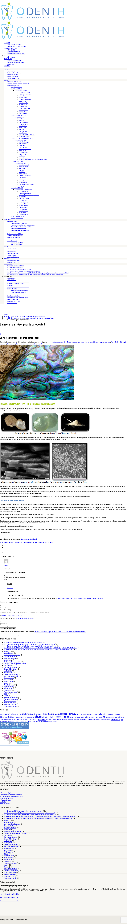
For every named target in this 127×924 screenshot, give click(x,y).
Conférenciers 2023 (19, 117)
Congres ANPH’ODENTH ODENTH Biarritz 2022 (22, 138)
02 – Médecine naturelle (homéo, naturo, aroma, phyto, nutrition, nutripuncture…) (29, 644)
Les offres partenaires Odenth (16, 62)
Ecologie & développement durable (15, 664)
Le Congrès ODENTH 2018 (17, 216)
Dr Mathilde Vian (22, 179)
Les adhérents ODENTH (13, 74)
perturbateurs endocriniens (102, 719)
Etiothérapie (8, 671)
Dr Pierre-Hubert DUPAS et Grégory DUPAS (29, 195)
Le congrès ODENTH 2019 (17, 188)
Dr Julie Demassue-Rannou (25, 149)
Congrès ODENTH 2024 (16, 88)
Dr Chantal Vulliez (23, 97)
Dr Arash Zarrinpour (23, 157)
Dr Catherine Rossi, (23, 131)
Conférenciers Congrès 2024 (21, 90)
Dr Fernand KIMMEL (23, 202)
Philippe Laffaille (23, 173)
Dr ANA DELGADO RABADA (25, 193)
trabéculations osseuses (46, 542)
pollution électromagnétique (7, 721)
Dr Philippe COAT (23, 106)
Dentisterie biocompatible (12, 662)
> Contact (3, 802)
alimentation (4, 714)
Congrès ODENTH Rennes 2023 (18, 115)
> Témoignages (5, 803)
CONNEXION (11, 50)
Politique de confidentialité (24, 618)
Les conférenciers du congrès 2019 (23, 189)
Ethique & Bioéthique (10, 669)
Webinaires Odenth (11, 251)
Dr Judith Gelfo (22, 212)
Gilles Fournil (22, 168)
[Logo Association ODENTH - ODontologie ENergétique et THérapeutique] (32, 19)
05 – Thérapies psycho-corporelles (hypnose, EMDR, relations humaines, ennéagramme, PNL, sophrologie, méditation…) (35, 274)
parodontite (73, 719)
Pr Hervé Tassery (23, 133)
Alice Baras (21, 119)
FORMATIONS (7, 219)
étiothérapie (53, 721)
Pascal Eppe (21, 120)
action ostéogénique (6, 542)
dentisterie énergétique (114, 714)
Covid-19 (77, 714)
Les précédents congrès (13, 85)
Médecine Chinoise (112, 717)
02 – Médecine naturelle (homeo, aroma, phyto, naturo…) (20, 269)
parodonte (67, 719)
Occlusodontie (8, 681)
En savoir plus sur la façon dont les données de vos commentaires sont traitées (60, 632)
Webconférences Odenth (13, 253)
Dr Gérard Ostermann (24, 122)
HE (35, 717)
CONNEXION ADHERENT (11, 48)
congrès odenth (67, 714)
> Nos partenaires (6, 800)
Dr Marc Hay (21, 186)
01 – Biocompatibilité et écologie (15, 267)
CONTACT (7, 66)
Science (6, 695)
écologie (47, 721)
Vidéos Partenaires (11, 255)
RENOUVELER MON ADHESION (16, 46)
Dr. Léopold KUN (22, 204)
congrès (57, 714)
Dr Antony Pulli (22, 177)
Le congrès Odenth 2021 (17, 161)
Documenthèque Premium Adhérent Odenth (17, 297)
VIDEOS (6, 246)
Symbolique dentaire (10, 697)
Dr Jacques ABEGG (23, 191)
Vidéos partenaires (10, 701)
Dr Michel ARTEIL (23, 111)
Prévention (33, 344)
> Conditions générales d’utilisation (11, 796)
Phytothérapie (8, 687)
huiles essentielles (60, 717)
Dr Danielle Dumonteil (24, 165)
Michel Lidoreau (22, 154)
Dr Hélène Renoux (23, 143)
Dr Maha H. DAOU (23, 127)
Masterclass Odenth (12, 241)
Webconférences (9, 703)
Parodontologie (22, 344)
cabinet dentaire (48, 714)
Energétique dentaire (10, 667)
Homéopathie (8, 672)
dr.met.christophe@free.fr (29, 539)
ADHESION (7, 43)
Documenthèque (8, 264)
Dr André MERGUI (23, 104)
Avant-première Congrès (13, 257)
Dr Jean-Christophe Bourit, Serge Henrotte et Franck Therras (33, 159)
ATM (32, 714)
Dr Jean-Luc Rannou (23, 211)
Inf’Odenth (6, 258)
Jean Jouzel (22, 129)
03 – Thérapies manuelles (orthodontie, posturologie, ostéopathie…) (23, 271)
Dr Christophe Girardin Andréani (26, 184)
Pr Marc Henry (22, 145)
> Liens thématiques (6, 798)
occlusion (42, 719)
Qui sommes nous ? (12, 71)
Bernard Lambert (22, 150)
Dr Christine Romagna (24, 142)
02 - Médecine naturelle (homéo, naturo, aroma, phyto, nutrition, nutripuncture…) (79, 342)
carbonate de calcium (21, 542)
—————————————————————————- (18, 83)
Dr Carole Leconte (23, 147)
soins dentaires (23, 721)
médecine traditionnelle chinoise (20, 719)
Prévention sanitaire (10, 692)
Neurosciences (9, 678)
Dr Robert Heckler (23, 200)
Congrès (6, 80)
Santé (39, 344)
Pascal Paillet (22, 172)
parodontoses (32, 542)
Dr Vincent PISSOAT (23, 205)
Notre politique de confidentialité (9, 894)
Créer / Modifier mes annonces (18, 292)
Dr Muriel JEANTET (23, 110)
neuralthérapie (33, 719)
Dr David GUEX (22, 196)
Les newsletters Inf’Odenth (13, 262)
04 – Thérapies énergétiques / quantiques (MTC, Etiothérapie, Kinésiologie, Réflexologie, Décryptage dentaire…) (40, 648)
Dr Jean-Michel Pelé (23, 124)
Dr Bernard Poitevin (23, 152)
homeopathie (44, 716)
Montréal (101, 717)
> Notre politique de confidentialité (11, 795)
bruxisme (37, 714)
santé (17, 721)
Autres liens (10, 64)
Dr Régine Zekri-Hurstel (24, 92)
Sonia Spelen (22, 181)
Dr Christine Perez (23, 126)
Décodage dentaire (10, 658)
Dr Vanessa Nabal (23, 182)
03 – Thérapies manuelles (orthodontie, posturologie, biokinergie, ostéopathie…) (30, 646)
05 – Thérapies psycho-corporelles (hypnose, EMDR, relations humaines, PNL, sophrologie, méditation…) (38, 649)
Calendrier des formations (13, 237)
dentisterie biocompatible (86, 714)
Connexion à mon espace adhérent (15, 283)
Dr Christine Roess (23, 209)
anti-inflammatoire (13, 714)
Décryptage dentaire (6, 717)
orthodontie (60, 720)
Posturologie (8, 688)
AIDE (5, 55)
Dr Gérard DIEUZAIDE (23, 113)
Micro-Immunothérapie (11, 676)
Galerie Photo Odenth (12, 76)
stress (29, 721)
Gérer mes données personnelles (9, 901)
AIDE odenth (11, 57)
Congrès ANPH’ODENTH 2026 (14, 81)
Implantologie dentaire (11, 674)
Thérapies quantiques (11, 699)
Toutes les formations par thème (15, 235)
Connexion (10, 285)
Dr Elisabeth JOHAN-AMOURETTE (26, 134)
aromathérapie (25, 714)
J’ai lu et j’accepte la (18, 618)
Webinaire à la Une (11, 248)
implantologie (78, 717)
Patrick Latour (22, 156)
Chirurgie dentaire (9, 657)
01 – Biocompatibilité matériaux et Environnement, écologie (23, 642)
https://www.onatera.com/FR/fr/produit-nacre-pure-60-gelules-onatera (80, 598)
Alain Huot (21, 170)
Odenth (6, 683)
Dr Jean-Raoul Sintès (24, 136)
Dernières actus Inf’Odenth (13, 260)
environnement (16, 717)
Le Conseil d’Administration (14, 73)
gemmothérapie (24, 717)
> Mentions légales (6, 793)
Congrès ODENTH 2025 (16, 87)
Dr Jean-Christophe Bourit (25, 99)
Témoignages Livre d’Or (13, 78)
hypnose (72, 717)
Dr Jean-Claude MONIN (24, 108)
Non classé (7, 680)
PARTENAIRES (8, 59)
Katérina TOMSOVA (23, 101)
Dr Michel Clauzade (23, 96)
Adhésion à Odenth (11, 278)
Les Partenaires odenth (14, 60)
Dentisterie (11, 344)
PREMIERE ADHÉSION (14, 45)
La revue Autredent (12, 303)
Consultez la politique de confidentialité (11, 615)
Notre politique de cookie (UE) (9, 897)
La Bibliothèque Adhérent (13, 296)
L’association (7, 69)
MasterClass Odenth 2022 (17, 244)
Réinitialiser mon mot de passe (16, 53)
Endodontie (7, 665)
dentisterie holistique (99, 714)
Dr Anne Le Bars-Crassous (25, 94)
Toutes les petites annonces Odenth (19, 290)
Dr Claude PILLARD (23, 103)
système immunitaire (38, 721)
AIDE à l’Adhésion (11, 280)
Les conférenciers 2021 (20, 163)
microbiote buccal (93, 717)
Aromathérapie (8, 653)
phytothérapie (116, 719)
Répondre (6, 565)
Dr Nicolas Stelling (23, 207)
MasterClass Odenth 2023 (17, 242)
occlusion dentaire (51, 719)
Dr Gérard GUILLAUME (24, 198)
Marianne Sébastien (23, 214)
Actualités (115, 342)
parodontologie (89, 720)
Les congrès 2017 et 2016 (17, 218)
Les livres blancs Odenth (13, 299)
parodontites (80, 719)
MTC (105, 717)
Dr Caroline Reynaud (23, 166)
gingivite (31, 717)
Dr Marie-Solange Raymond (25, 175)
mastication (84, 717)
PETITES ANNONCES (12, 288)
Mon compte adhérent (13, 52)
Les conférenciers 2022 (20, 140)
